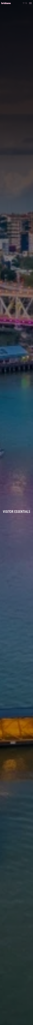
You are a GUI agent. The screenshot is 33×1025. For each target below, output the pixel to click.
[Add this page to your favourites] (23, 3)
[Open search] (26, 3)
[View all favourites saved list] (23, 3)
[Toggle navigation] (30, 3)
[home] (6, 3)
